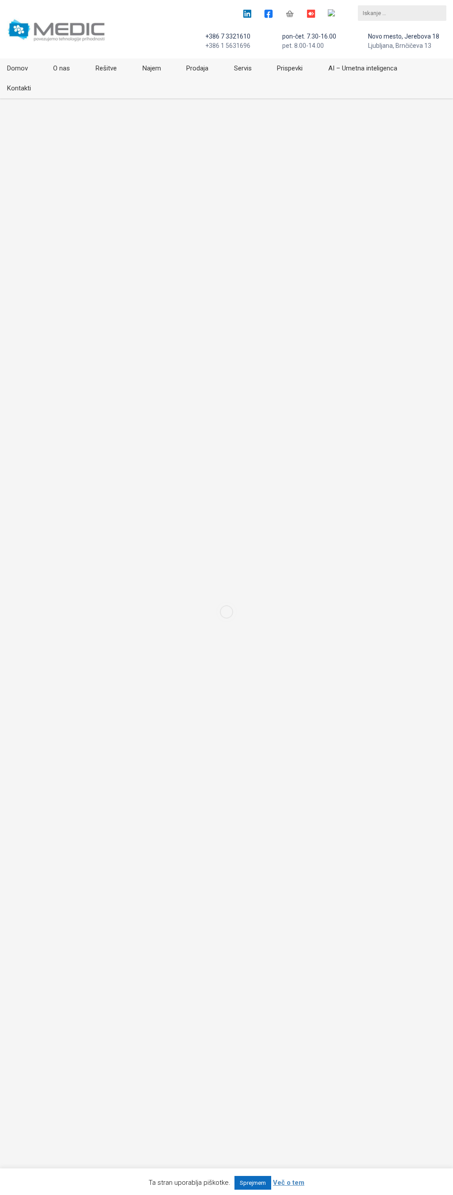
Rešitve (106, 68)
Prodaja (197, 68)
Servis (243, 68)
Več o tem (288, 1183)
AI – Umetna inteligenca (362, 68)
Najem (151, 68)
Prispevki (290, 68)
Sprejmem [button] (253, 1182)
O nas (61, 68)
